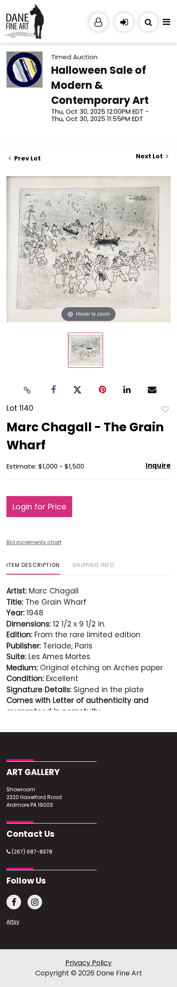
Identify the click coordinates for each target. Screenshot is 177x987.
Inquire (158, 465)
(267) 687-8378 (31, 851)
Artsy (12, 921)
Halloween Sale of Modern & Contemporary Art (100, 85)
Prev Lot (27, 158)
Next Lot (150, 156)
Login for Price (39, 506)
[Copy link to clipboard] (27, 390)
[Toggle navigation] (166, 24)
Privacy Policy (88, 963)
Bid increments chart (33, 542)
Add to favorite (165, 409)
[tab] (33, 568)
